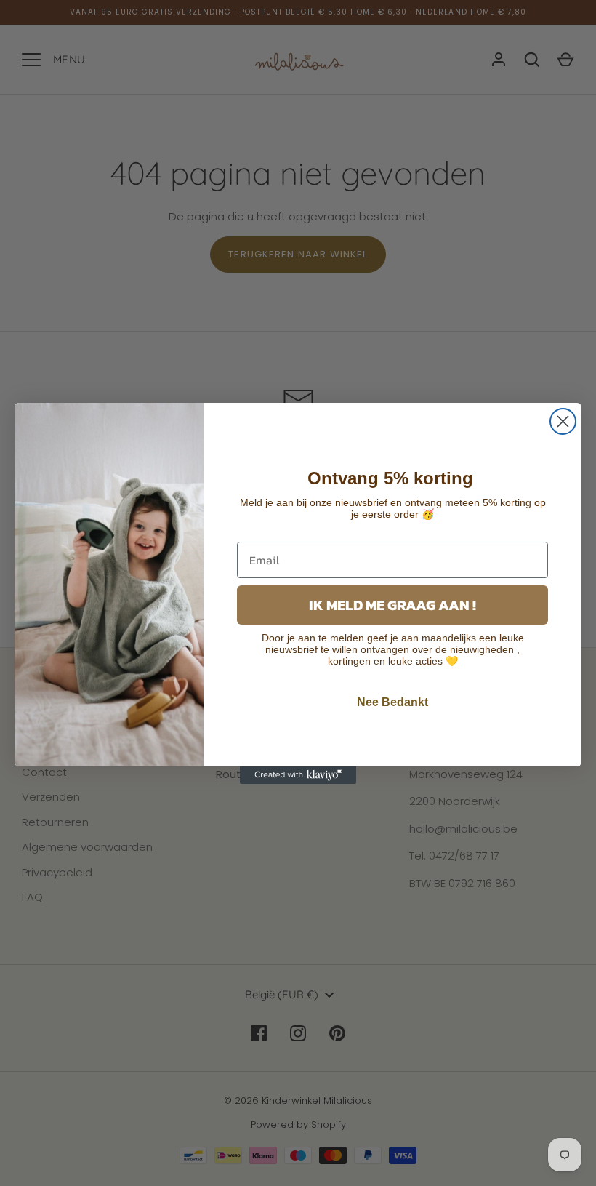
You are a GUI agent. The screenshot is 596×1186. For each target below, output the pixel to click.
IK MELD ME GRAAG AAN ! (392, 605)
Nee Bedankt (392, 702)
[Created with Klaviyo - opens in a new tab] (298, 775)
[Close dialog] (563, 421)
